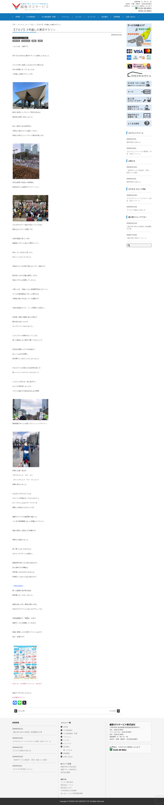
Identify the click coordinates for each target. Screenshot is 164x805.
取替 (34, 40)
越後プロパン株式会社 (68, 769)
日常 (40, 40)
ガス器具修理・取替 (49, 17)
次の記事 (112, 711)
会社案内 (104, 17)
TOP (14, 24)
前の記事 (21, 711)
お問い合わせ (130, 17)
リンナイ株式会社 (67, 782)
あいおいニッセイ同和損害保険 (72, 793)
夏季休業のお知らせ (134, 142)
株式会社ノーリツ (67, 785)
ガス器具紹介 (31, 17)
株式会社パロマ (66, 788)
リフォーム (65, 17)
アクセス (69, 750)
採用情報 (117, 17)
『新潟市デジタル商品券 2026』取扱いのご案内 (29, 760)
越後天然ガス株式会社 (68, 767)
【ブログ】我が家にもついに (22, 769)
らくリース (91, 17)
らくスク (78, 17)
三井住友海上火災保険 (68, 790)
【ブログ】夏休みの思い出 (136, 210)
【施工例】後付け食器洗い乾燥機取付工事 (27, 732)
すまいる (16, 40)
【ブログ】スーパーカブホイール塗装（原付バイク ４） (32, 741)
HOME (17, 17)
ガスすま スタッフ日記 (26, 24)
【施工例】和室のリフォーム (137, 238)
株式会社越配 (65, 772)
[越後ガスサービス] (30, 6)
